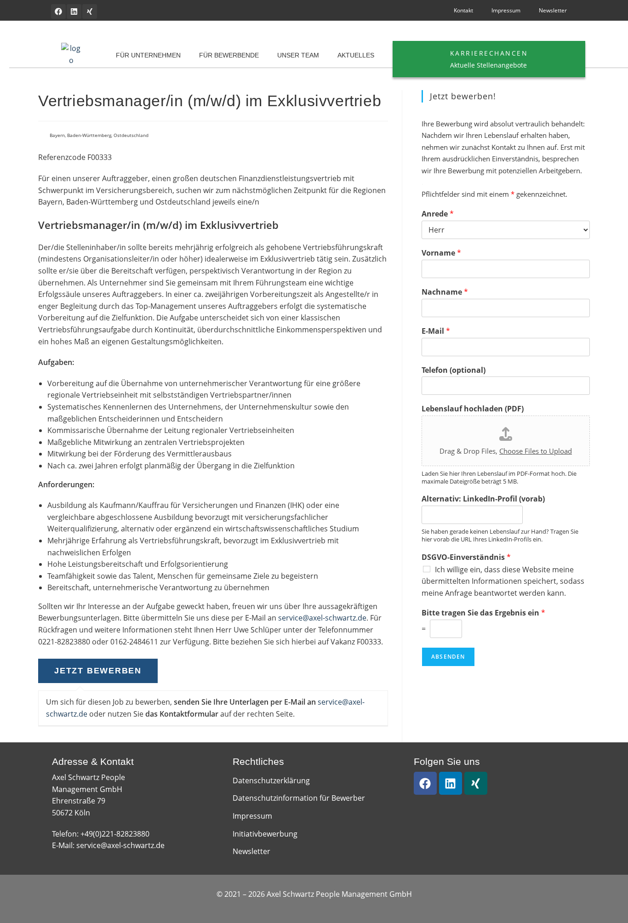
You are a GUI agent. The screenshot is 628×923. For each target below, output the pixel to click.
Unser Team (298, 55)
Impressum (505, 10)
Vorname (441, 253)
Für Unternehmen (148, 55)
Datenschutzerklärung (271, 780)
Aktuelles (355, 55)
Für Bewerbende (229, 55)
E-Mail (436, 331)
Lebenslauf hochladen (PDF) (473, 409)
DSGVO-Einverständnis (466, 557)
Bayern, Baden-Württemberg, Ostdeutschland (99, 135)
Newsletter (553, 10)
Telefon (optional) (453, 370)
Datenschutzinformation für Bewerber (299, 798)
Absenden (448, 657)
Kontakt (463, 10)
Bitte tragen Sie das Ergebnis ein (483, 613)
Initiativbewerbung (265, 834)
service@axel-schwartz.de (322, 618)
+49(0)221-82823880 (114, 834)
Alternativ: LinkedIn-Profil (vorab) (483, 499)
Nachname (445, 292)
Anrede (438, 214)
